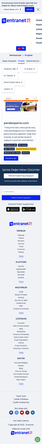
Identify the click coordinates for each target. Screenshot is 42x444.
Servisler (21, 275)
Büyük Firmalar (21, 295)
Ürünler (21, 266)
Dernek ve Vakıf (21, 300)
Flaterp (21, 252)
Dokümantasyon (21, 377)
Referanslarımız (32, 61)
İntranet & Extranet (21, 309)
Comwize (21, 249)
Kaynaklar (21, 272)
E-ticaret (21, 323)
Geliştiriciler (21, 303)
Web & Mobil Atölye (21, 326)
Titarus (21, 238)
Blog (21, 368)
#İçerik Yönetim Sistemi (26, 149)
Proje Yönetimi (21, 346)
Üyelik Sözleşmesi (21, 402)
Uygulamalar (21, 269)
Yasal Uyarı (21, 396)
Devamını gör (11, 158)
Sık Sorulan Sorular (21, 374)
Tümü (21, 256)
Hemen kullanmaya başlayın (21, 176)
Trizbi (21, 246)
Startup (21, 297)
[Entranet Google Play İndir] (29, 209)
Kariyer (21, 366)
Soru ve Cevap (21, 371)
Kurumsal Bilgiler (21, 363)
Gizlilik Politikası (21, 399)
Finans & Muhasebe (21, 334)
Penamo (21, 241)
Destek (21, 278)
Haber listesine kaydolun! (21, 198)
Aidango (21, 235)
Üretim (21, 343)
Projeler (21, 61)
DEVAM (29, 9)
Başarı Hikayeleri (9, 61)
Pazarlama (21, 332)
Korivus (21, 244)
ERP (21, 306)
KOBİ (21, 292)
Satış (21, 329)
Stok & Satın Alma (21, 337)
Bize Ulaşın (21, 380)
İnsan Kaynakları (21, 340)
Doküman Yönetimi (21, 348)
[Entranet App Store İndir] (13, 209)
